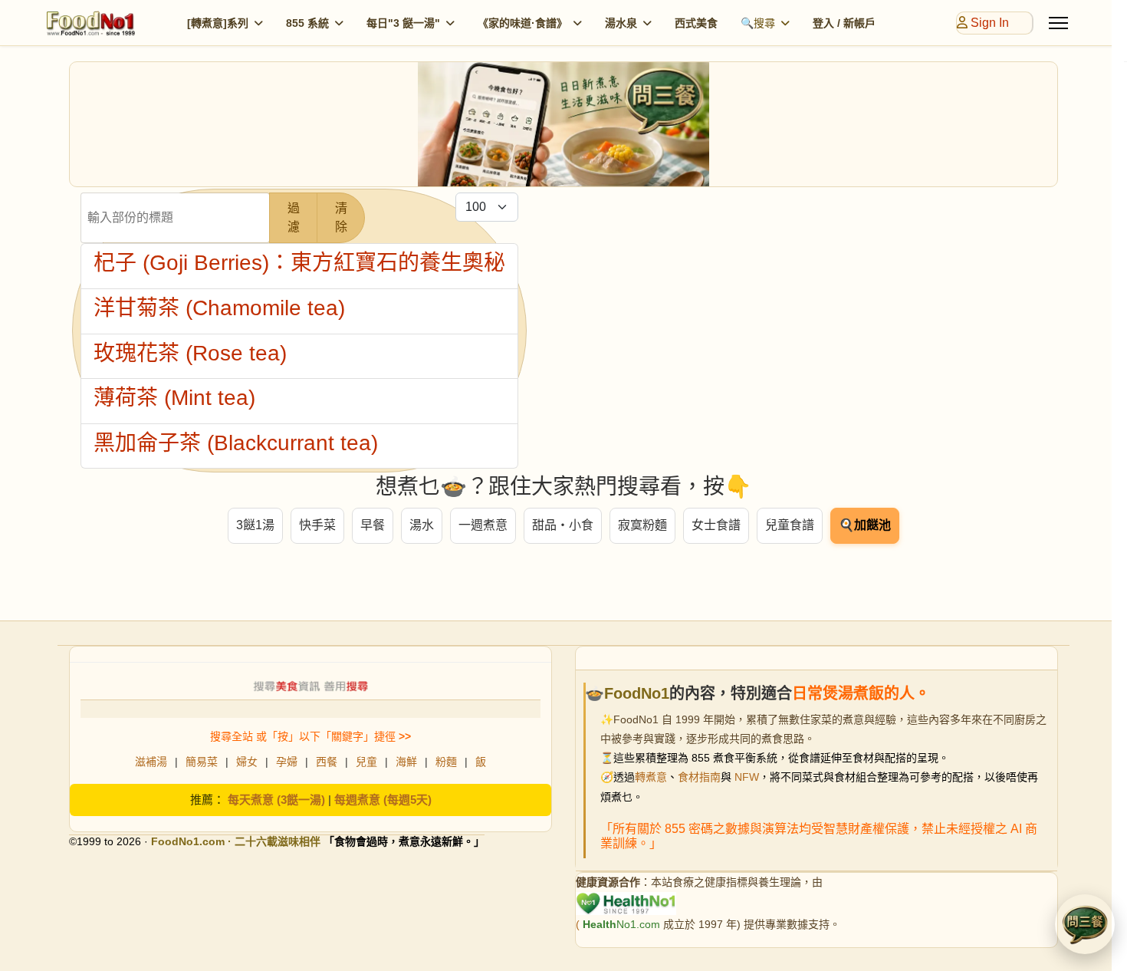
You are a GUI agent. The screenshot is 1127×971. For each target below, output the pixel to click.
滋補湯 (151, 761)
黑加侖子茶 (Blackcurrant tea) (236, 443)
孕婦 (286, 761)
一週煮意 (483, 525)
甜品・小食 (562, 525)
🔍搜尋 (758, 23)
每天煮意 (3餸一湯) (276, 799)
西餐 (326, 761)
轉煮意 (651, 777)
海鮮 (406, 761)
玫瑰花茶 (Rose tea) (190, 353)
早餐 (372, 525)
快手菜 (317, 525)
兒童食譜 (789, 525)
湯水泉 (621, 23)
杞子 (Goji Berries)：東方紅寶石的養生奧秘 (299, 263)
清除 (341, 217)
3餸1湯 (255, 525)
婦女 (247, 761)
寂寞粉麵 (642, 525)
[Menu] (1058, 23)
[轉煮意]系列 (217, 23)
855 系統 (307, 23)
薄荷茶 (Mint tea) (174, 398)
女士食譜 (716, 525)
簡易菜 (202, 761)
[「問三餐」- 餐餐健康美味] (563, 124)
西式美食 (696, 23)
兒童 (366, 761)
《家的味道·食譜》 (522, 23)
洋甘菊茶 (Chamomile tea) (219, 308)
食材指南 (699, 777)
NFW (746, 777)
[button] (1085, 924)
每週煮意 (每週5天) (383, 799)
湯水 (421, 525)
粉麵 (446, 761)
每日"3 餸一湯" (403, 23)
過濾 (294, 217)
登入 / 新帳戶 (844, 23)
